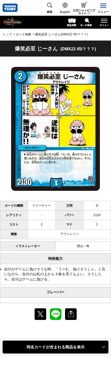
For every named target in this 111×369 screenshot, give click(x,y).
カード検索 (23, 34)
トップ (7, 34)
